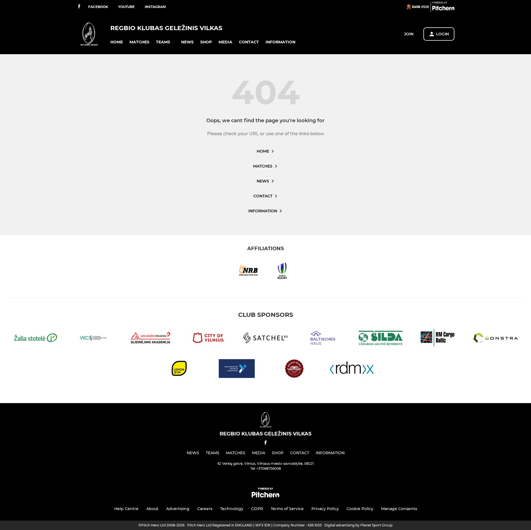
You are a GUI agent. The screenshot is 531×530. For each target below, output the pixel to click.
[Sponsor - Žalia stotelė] (35, 338)
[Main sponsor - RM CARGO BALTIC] (438, 338)
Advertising (177, 508)
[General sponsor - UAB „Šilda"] (380, 338)
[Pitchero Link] (443, 9)
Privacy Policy (325, 508)
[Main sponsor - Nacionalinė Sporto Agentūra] (237, 369)
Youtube (126, 7)
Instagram (155, 7)
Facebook (98, 7)
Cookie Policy (360, 508)
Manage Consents (399, 508)
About (152, 508)
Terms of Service (287, 508)
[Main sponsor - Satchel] (265, 338)
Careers (204, 508)
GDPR (257, 508)
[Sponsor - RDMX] (352, 369)
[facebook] (79, 6)
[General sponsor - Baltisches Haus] (323, 338)
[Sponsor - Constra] (495, 338)
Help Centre (126, 508)
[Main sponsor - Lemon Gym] (179, 369)
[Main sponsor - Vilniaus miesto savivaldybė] (208, 338)
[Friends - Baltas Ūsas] (294, 369)
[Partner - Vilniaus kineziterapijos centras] (93, 338)
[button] (116, 42)
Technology (231, 508)
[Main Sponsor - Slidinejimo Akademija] (150, 338)
